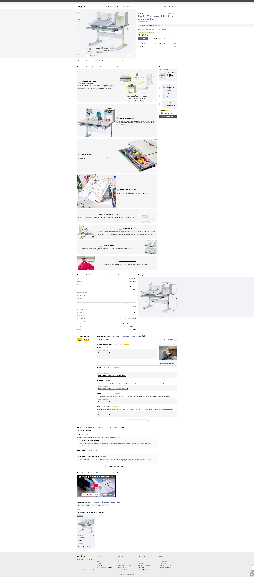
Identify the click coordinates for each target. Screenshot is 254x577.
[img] (86, 526)
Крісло (106, 354)
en (161, 2)
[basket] (176, 6)
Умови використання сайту (144, 565)
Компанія (99, 559)
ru (163, 2)
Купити (144, 38)
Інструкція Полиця (84, 505)
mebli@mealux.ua (146, 569)
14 (146, 21)
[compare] (169, 6)
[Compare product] (169, 38)
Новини (140, 559)
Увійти (165, 6)
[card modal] (78, 55)
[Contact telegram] (166, 559)
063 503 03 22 (166, 565)
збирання (162, 43)
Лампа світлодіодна (111, 357)
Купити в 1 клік (157, 38)
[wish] (91, 535)
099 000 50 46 (162, 563)
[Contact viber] (166, 561)
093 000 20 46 (162, 561)
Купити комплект (169, 116)
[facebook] (160, 570)
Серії (98, 561)
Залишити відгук (104, 339)
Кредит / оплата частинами (125, 565)
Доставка (107, 2)
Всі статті (140, 561)
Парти (152, 11)
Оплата (120, 563)
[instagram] (162, 570)
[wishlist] (173, 6)
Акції (116, 6)
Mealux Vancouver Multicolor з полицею (86, 539)
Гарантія (116, 2)
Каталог (110, 6)
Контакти (125, 2)
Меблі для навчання (143, 11)
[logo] (81, 6)
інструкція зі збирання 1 (101, 505)
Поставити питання (85, 430)
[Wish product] (165, 38)
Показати (136, 420)
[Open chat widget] (252, 574)
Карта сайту (141, 567)
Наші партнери (136, 2)
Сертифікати (141, 563)
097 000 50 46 (172, 2)
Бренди (99, 563)
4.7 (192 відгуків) (105, 567)
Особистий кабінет (122, 569)
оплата (161, 46)
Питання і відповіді (122, 567)
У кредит (149, 35)
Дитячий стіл (113, 352)
